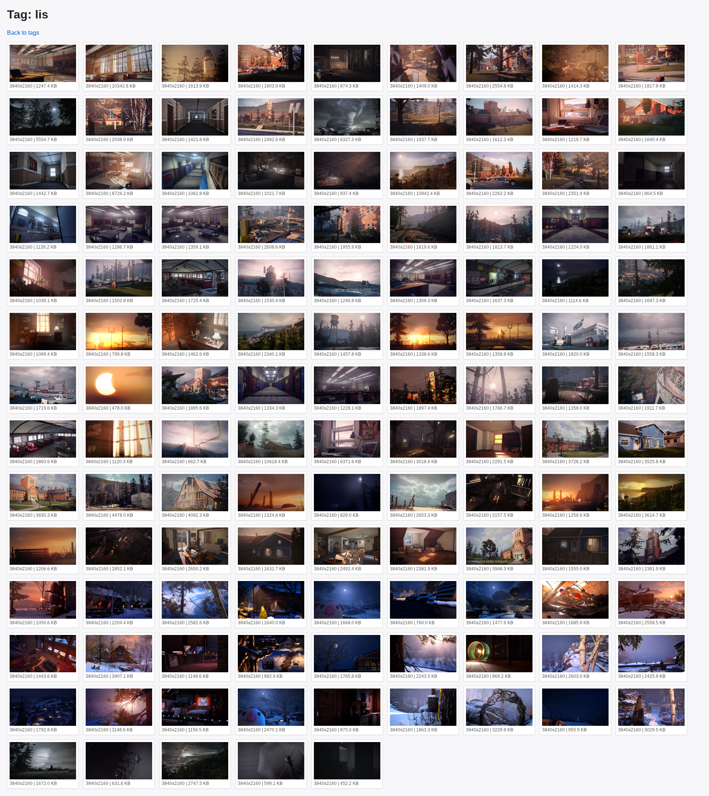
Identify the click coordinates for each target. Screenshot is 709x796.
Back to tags (23, 33)
